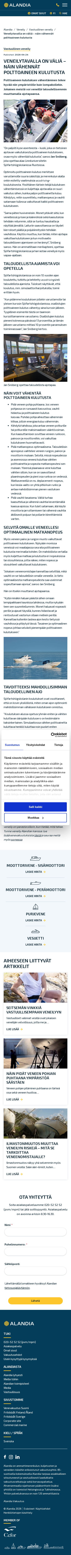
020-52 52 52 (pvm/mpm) (20, 1342)
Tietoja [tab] (58, 744)
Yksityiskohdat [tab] (35, 744)
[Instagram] (11, 1457)
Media (7, 1387)
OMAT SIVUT (38, 13)
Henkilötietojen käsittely (18, 1512)
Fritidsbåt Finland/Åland (18, 1412)
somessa (16, 839)
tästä (37, 835)
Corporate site (12, 1420)
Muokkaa (33, 817)
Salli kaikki (35, 806)
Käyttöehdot (43, 1508)
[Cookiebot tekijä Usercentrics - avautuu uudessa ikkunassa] (51, 735)
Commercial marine (15, 1425)
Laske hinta (33, 871)
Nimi (9, 1224)
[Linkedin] (17, 1457)
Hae (64, 13)
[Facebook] (5, 1457)
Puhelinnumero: (16, 1244)
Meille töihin (11, 1379)
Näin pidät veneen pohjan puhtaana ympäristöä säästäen (31, 1077)
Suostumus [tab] (12, 744)
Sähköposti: (12, 1264)
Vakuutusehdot (13, 1354)
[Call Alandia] (57, 5)
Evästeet (29, 1508)
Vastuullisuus (12, 1392)
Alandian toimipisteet (16, 1383)
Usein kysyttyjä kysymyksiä (20, 1359)
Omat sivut (10, 1350)
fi (54, 13)
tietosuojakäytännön (17, 1287)
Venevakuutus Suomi (16, 1408)
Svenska (9, 1441)
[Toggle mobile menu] (64, 5)
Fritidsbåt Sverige (14, 1416)
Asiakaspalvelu (13, 1346)
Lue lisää (12, 1029)
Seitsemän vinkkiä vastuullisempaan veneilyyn (33, 1009)
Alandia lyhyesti (13, 1375)
